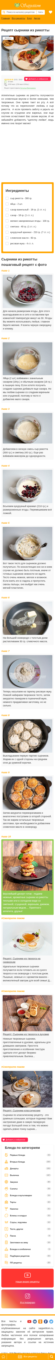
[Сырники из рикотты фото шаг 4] (27, 486)
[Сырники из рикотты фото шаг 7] (27, 671)
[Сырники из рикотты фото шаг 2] (27, 358)
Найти (40, 12)
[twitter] (51, 1323)
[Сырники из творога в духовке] (27, 1013)
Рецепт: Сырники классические (21, 1110)
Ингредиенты (17, 191)
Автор (37, 18)
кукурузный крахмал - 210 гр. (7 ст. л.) (30, 232)
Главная (5, 18)
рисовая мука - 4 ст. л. (22, 243)
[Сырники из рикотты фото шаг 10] (27, 866)
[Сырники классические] (27, 1089)
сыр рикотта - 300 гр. (21, 198)
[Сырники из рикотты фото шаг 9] (27, 793)
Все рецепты (18, 18)
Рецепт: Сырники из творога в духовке (26, 1034)
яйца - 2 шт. (16, 204)
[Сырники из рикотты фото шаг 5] (27, 543)
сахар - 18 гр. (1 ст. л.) (22, 215)
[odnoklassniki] (40, 1323)
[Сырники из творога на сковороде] (27, 939)
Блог (29, 18)
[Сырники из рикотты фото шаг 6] (27, 618)
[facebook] (46, 1323)
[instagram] (24, 1323)
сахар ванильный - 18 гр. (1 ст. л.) (28, 209)
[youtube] (29, 1323)
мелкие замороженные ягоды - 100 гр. (30, 221)
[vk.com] (35, 1323)
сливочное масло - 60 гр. (23, 238)
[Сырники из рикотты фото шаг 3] (27, 428)
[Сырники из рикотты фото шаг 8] (27, 736)
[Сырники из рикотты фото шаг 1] (27, 291)
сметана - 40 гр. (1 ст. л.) (23, 226)
